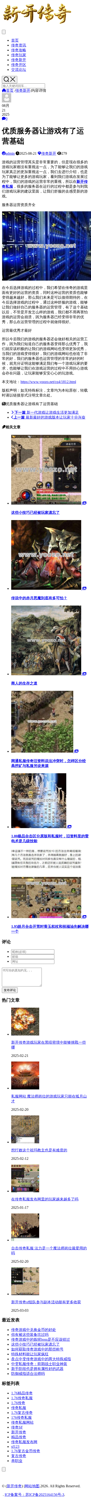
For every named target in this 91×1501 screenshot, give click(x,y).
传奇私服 (18, 1408)
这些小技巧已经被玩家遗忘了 (35, 513)
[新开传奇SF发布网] (37, 24)
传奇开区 (18, 65)
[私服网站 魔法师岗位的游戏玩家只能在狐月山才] (25, 1088)
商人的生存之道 (24, 683)
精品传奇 (18, 1437)
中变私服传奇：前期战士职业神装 (39, 1364)
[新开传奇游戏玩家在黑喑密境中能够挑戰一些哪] (25, 1034)
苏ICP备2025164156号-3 (44, 1495)
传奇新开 (18, 60)
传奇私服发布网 (24, 1442)
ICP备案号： (15, 1495)
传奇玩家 (18, 55)
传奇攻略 (18, 50)
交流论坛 (18, 70)
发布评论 (10, 990)
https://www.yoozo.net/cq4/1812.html (48, 382)
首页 (15, 40)
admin (10, 153)
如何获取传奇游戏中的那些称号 (37, 1349)
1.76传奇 (18, 1403)
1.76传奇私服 (22, 1398)
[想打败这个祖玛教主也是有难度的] (25, 1142)
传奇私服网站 (22, 1422)
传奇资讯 (18, 45)
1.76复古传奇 (22, 1413)
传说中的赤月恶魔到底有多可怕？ (39, 598)
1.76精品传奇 (22, 1393)
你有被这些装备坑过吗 (30, 1335)
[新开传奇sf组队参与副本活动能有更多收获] (25, 1294)
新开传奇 (18, 1432)
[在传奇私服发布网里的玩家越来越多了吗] (25, 1191)
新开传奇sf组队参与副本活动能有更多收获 (46, 1302)
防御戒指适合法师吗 (28, 1374)
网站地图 (31, 1486)
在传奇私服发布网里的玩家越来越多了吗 (44, 1199)
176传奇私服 (21, 1417)
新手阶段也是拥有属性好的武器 (37, 1369)
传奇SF (17, 1427)
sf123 (15, 1447)
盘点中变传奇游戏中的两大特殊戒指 (41, 1359)
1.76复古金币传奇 (25, 1451)
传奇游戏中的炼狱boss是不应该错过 (40, 1339)
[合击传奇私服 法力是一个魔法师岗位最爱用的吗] (25, 1240)
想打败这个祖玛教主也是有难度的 (39, 1150)
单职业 (16, 1461)
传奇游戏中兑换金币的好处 (33, 1330)
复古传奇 (18, 1456)
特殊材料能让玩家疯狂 (30, 1354)
